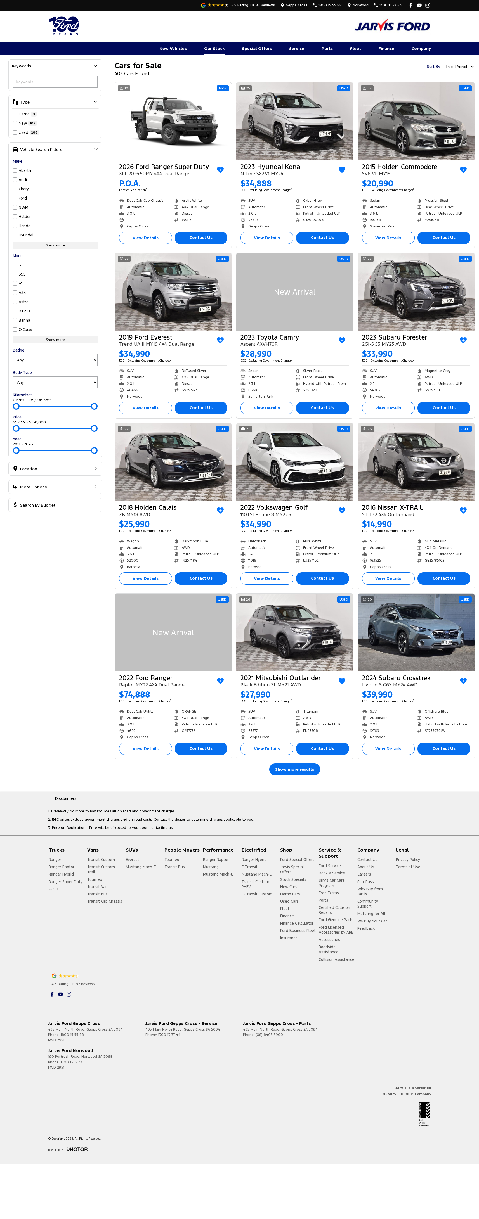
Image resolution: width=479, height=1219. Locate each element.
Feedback (366, 928)
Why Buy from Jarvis (370, 891)
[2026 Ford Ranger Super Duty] (173, 121)
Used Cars (289, 901)
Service (296, 48)
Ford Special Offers (297, 859)
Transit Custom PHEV (255, 884)
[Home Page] (65, 26)
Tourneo (94, 879)
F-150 (53, 888)
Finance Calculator (296, 923)
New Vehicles (173, 48)
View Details (146, 237)
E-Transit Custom (257, 894)
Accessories (329, 939)
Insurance (289, 937)
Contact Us (201, 237)
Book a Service (332, 873)
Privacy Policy (408, 859)
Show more (55, 245)
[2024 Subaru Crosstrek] (416, 632)
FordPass (365, 881)
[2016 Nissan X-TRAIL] (416, 462)
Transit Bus (97, 894)
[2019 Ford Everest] (173, 292)
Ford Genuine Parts (336, 919)
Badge (18, 350)
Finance (386, 48)
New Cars (288, 886)
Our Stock (214, 48)
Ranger (55, 859)
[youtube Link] (419, 5)
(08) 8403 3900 (269, 1035)
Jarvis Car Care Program (332, 883)
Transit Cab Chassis (104, 901)
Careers (364, 874)
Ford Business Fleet (298, 930)
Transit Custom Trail (101, 869)
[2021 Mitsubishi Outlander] (294, 632)
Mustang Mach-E (141, 866)
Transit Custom (101, 859)
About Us (365, 866)
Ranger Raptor (61, 866)
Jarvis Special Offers (292, 869)
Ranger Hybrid (61, 874)
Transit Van (97, 886)
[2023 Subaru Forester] (416, 292)
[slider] (16, 406)
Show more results (294, 769)
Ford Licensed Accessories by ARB (336, 930)
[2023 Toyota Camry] (294, 292)
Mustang (211, 866)
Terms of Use (408, 866)
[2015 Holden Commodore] (416, 121)
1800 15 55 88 (72, 1035)
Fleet (355, 48)
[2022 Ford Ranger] (173, 632)
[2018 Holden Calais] (173, 462)
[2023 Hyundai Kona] (294, 121)
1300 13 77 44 (169, 1035)
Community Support (367, 904)
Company (421, 48)
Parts (327, 48)
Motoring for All (371, 913)
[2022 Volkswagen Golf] (294, 462)
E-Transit (250, 866)
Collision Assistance (336, 959)
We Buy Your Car (372, 921)
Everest (132, 859)
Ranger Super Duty (65, 881)
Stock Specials (293, 879)
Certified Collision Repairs (334, 910)
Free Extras (329, 892)
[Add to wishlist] (220, 170)
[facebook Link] (410, 5)
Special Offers (257, 48)
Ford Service (330, 865)
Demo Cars (290, 894)
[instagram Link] (427, 5)
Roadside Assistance (328, 949)
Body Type (22, 372)
